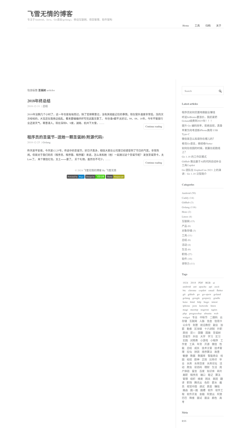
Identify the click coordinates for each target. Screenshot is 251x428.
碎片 (219, 371)
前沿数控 (205, 325)
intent (215, 302)
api (210, 286)
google (196, 298)
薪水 (214, 382)
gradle (216, 298)
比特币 (213, 359)
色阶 (207, 382)
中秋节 (203, 317)
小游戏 (204, 340)
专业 (194, 317)
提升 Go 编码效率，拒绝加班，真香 (202, 125)
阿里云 (211, 394)
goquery (206, 298)
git (184, 294)
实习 (217, 336)
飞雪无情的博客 (50, 13)
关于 (218, 25)
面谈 (207, 397)
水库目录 (199, 363)
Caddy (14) (188, 197)
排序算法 (207, 351)
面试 (199, 397)
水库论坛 (212, 363)
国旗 (208, 332)
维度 (200, 378)
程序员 (194, 374)
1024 (185, 282)
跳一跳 (194, 390)
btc (184, 290)
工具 (197, 25)
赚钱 (217, 386)
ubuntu (208, 313)
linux (213, 305)
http (199, 302)
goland (217, 294)
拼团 (196, 351)
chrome (192, 290)
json (194, 305)
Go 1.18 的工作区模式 (194, 156)
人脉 (202, 321)
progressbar (195, 313)
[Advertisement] (125, 54)
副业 (215, 325)
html (192, 302)
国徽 (200, 332)
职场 (189, 382)
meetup (194, 309)
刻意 (195, 325)
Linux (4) (187, 216)
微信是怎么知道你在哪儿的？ (198, 138)
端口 (202, 374)
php (185, 313)
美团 (215, 378)
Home (186, 25)
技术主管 (207, 348)
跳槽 (202, 390)
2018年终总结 (39, 101)
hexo (185, 302)
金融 (202, 394)
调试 (202, 386)
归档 (208, 25)
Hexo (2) (186, 211)
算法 (217, 374)
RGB (208, 282)
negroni (205, 309)
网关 (207, 378)
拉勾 (189, 351)
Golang (47, 142)
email (211, 290)
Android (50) (189, 193)
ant (195, 286)
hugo (206, 302)
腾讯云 (198, 382)
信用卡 (218, 321)
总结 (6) (186, 240)
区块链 (198, 328)
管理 (185, 378)
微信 (214, 344)
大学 (202, 336)
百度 (202, 371)
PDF (200, 282)
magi (185, 309)
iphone (186, 305)
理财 (207, 367)
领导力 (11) (188, 263)
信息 (209, 321)
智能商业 (213, 355)
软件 (210, 390)
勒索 (189, 328)
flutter (220, 290)
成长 (196, 348)
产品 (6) (186, 226)
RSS (184, 421)
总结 (45, 106)
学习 (210, 336)
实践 (185, 340)
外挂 (195, 336)
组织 (192, 378)
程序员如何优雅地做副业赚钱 (198, 112)
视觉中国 (192, 386)
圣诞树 (217, 332)
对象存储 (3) (189, 230)
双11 (193, 332)
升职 (219, 328)
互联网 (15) (188, 221)
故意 (217, 351)
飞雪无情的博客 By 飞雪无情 (100, 170)
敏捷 (185, 355)
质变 (209, 386)
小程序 (214, 340)
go (198, 294)
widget (186, 317)
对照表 (194, 340)
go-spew (206, 294)
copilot (202, 290)
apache (202, 286)
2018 (193, 282)
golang (186, 298)
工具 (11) (187, 235)
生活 (214, 367)
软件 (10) (187, 258)
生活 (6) (186, 249)
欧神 (196, 359)
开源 (207, 344)
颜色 (214, 397)
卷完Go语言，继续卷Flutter (197, 143)
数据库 (201, 355)
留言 (194, 371)
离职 (185, 374)
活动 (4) (186, 244)
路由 (185, 390)
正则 (204, 359)
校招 (189, 359)
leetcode (203, 305)
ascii (216, 286)
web (216, 313)
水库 (189, 363)
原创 (185, 332)
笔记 (210, 374)
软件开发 (192, 394)
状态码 (198, 367)
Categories (188, 184)
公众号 (186, 325)
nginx (214, 309)
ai (214, 282)
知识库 (211, 371)
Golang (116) (189, 207)
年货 (199, 344)
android (187, 286)
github (191, 294)
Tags (184, 274)
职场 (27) (187, 254)
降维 (191, 397)
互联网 (193, 321)
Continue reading (153, 126)
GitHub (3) (187, 202)
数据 (192, 355)
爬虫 (189, 367)
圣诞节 (186, 336)
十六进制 (209, 328)
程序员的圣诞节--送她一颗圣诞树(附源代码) (65, 137)
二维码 (214, 317)
